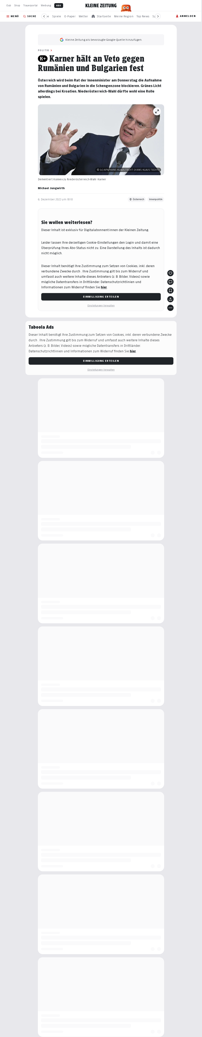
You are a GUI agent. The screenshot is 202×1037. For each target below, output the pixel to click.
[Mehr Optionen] (170, 308)
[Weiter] (158, 16)
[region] (101, 16)
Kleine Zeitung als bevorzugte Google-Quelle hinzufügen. (103, 39)
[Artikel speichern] (170, 290)
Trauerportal (30, 5)
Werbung (46, 5)
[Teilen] (170, 299)
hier (104, 287)
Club (8, 5)
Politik (43, 50)
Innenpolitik (156, 199)
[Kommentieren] (170, 282)
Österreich (138, 199)
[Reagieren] (170, 273)
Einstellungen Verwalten (101, 305)
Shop (17, 5)
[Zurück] (44, 16)
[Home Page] (101, 5)
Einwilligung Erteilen (101, 296)
